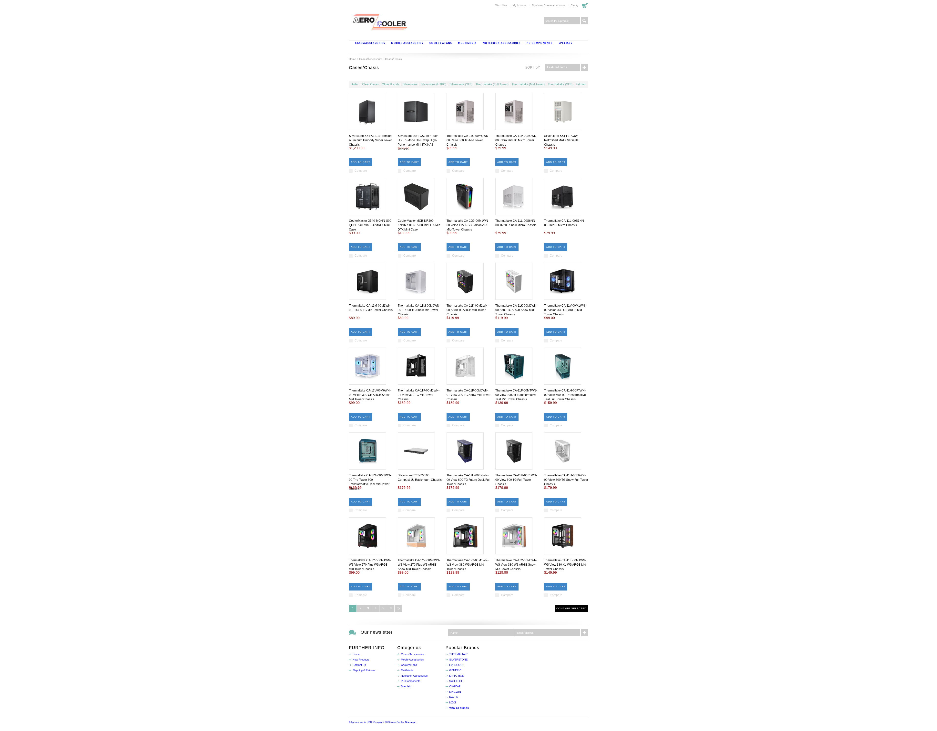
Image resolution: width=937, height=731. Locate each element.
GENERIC (455, 670)
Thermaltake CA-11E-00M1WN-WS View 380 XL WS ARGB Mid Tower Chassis (565, 565)
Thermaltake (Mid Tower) (528, 84)
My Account (520, 5)
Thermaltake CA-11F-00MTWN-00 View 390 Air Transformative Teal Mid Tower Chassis (516, 395)
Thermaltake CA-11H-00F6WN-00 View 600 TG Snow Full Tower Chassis (566, 480)
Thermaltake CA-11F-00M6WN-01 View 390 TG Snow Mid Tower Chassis (468, 395)
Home (352, 59)
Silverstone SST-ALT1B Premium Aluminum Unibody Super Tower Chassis (370, 140)
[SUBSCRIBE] (584, 632)
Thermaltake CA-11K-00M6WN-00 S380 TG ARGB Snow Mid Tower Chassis (516, 310)
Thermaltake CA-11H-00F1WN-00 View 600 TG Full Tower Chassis (516, 480)
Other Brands (390, 84)
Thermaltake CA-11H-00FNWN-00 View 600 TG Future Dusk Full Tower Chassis (468, 480)
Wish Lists (501, 5)
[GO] (584, 20)
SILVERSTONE (458, 659)
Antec (355, 84)
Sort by (532, 67)
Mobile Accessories (407, 43)
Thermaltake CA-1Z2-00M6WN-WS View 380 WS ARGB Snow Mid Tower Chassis (516, 565)
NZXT (452, 702)
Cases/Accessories (370, 43)
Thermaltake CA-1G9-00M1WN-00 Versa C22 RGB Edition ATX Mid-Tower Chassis (468, 225)
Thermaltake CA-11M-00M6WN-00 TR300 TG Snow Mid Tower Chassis (419, 310)
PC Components (539, 43)
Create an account (555, 5)
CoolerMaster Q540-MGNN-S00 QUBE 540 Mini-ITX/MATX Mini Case (370, 225)
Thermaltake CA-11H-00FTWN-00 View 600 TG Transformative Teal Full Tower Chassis (565, 395)
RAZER (453, 697)
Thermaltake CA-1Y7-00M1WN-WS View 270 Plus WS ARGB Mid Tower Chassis (370, 565)
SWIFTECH (456, 681)
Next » (398, 608)
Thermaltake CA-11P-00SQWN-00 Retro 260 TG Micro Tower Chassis (516, 140)
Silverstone (410, 84)
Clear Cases (370, 84)
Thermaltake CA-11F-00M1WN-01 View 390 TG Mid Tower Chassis (418, 395)
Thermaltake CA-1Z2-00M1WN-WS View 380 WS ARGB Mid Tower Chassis (468, 565)
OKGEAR (455, 686)
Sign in (536, 5)
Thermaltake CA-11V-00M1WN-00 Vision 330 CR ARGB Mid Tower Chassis (565, 310)
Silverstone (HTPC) (433, 84)
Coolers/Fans (440, 43)
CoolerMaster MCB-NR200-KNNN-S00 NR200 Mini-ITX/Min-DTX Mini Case (419, 225)
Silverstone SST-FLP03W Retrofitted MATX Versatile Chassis (561, 140)
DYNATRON (456, 675)
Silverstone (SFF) (460, 84)
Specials (565, 43)
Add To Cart (360, 162)
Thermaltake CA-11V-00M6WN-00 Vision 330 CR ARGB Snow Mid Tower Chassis (370, 395)
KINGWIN (455, 691)
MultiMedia (467, 43)
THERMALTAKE (458, 654)
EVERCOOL (456, 664)
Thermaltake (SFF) (560, 84)
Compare (361, 170)
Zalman (581, 84)
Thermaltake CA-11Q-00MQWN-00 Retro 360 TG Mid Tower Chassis (468, 140)
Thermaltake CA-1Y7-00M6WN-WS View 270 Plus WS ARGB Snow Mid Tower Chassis (419, 565)
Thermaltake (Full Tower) (492, 84)
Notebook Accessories (501, 43)
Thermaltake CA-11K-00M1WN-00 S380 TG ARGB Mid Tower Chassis (468, 310)
